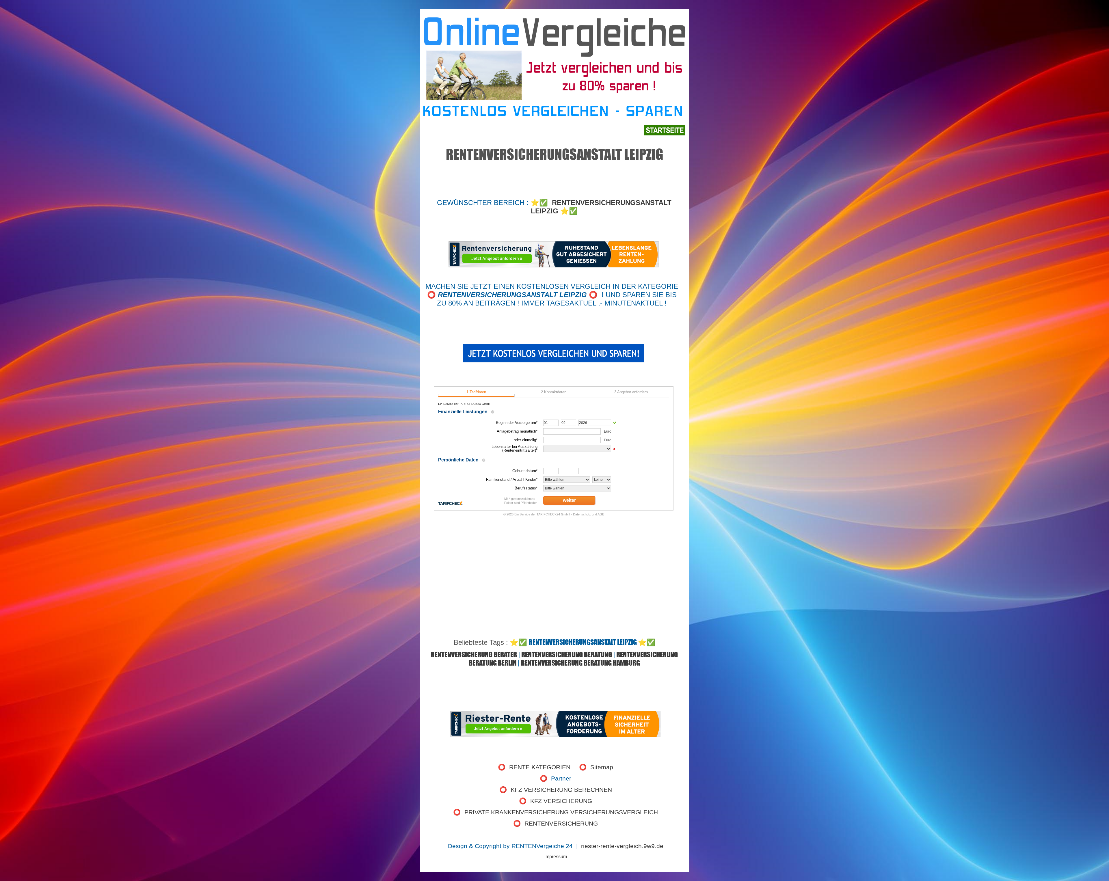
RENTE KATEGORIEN (539, 767)
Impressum (555, 856)
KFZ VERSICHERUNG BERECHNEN (561, 789)
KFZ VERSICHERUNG (561, 801)
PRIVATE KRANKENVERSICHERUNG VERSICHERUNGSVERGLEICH (561, 812)
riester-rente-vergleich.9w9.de (622, 846)
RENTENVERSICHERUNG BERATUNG (566, 654)
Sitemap (601, 767)
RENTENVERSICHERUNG (561, 823)
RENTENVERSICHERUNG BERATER (474, 654)
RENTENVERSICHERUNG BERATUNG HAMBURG (580, 663)
